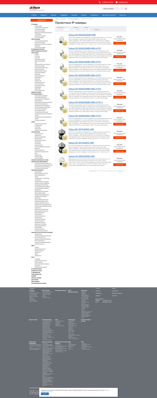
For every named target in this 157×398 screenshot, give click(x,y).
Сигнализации (35, 132)
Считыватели (38, 125)
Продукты (44, 15)
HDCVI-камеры (35, 39)
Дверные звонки (36, 92)
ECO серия (37, 45)
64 (114, 171)
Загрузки (74, 15)
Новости (83, 15)
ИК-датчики (38, 141)
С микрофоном (35, 272)
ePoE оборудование (40, 72)
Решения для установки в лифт (43, 204)
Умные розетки (39, 145)
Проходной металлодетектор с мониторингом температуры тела (35, 346)
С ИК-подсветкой (36, 274)
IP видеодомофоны (36, 94)
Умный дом (38, 252)
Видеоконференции (40, 175)
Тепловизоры (38, 171)
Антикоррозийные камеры (42, 188)
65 (116, 171)
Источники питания (40, 85)
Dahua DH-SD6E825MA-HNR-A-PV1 (85, 116)
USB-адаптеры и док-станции (42, 64)
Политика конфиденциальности (36, 393)
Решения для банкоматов (41, 209)
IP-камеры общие (36, 269)
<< (88, 171)
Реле (36, 153)
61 (107, 171)
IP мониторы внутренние (41, 112)
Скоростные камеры (40, 35)
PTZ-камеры (38, 34)
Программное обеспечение (42, 194)
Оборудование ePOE (40, 193)
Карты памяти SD (39, 69)
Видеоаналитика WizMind (41, 184)
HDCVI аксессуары (40, 90)
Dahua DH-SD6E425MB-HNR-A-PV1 (85, 62)
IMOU (32, 245)
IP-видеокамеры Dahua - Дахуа (37, 387)
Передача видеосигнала (41, 201)
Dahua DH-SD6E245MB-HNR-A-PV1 (85, 48)
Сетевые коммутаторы (41, 70)
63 (112, 171)
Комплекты (38, 143)
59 (103, 171)
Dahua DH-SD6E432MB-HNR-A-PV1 (85, 75)
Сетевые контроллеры (41, 123)
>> (124, 171)
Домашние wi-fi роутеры (41, 67)
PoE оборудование (40, 75)
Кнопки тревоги (39, 158)
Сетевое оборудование (41, 267)
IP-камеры (34, 24)
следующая (120, 171)
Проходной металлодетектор (42, 166)
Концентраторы (39, 133)
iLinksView (37, 57)
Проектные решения (37, 170)
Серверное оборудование (41, 191)
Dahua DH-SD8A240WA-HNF (82, 156)
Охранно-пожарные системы (39, 160)
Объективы (38, 88)
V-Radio (37, 54)
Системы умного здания (41, 230)
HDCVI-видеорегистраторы (39, 51)
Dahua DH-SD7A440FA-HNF (81, 129)
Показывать (76, 27)
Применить (96, 29)
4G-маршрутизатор (40, 59)
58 (101, 171)
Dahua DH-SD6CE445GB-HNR (82, 35)
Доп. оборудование (40, 110)
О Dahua (33, 15)
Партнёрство (94, 15)
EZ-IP (32, 257)
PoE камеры (34, 279)
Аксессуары (34, 52)
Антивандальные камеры (38, 283)
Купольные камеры (40, 30)
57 (99, 171)
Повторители (38, 138)
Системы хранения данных (42, 202)
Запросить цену (119, 43)
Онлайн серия (38, 26)
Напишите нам (123, 2)
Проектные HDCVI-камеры (42, 181)
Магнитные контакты (40, 140)
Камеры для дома (36, 270)
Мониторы (37, 74)
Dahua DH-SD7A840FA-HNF (81, 143)
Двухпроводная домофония (42, 99)
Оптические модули (40, 82)
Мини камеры (35, 281)
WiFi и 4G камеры (39, 37)
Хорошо (45, 393)
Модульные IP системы (41, 108)
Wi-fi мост (37, 56)
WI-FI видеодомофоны (41, 97)
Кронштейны (38, 77)
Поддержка (63, 15)
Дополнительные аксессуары (42, 107)
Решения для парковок (41, 130)
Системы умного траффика (42, 183)
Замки (36, 253)
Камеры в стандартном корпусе (43, 32)
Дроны (36, 176)
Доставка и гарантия (108, 15)
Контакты (123, 15)
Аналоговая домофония (41, 95)
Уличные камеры (36, 278)
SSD (36, 62)
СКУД (33, 122)
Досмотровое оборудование (39, 161)
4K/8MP (33, 276)
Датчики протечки (39, 150)
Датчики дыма (38, 156)
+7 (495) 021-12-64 (107, 2)
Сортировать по (60, 27)
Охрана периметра (40, 229)
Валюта (86, 27)
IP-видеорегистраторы (38, 49)
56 (97, 171)
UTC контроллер (39, 83)
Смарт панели (38, 100)
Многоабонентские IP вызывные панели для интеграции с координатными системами (43, 104)
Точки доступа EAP (40, 65)
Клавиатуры (38, 154)
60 (105, 171)
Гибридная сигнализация (41, 151)
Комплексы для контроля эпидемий (42, 232)
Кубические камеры (40, 29)
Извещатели (38, 135)
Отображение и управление (42, 178)
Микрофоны (38, 87)
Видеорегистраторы (40, 249)
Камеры (37, 247)
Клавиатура (38, 80)
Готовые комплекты (40, 120)
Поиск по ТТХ (42, 20)
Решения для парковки (41, 196)
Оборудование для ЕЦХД (41, 173)
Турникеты (37, 127)
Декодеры (37, 79)
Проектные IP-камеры (40, 224)
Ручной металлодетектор (41, 168)
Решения (53, 15)
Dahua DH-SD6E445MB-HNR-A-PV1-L (86, 102)
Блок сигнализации (40, 61)
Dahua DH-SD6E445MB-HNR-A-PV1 (85, 89)
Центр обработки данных (41, 199)
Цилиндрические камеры (41, 27)
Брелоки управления (40, 136)
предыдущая (92, 171)
